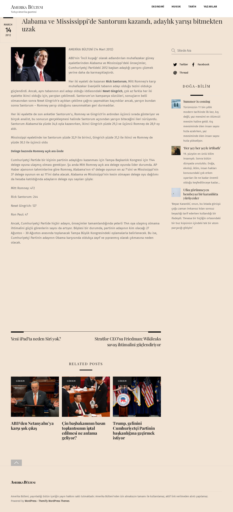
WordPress (30, 501)
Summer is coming (196, 101)
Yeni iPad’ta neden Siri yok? (36, 338)
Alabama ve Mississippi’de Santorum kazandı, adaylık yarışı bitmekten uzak (122, 25)
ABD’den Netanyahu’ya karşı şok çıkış (32, 425)
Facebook (203, 64)
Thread (183, 72)
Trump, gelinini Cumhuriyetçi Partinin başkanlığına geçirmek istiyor (134, 430)
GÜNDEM (20, 381)
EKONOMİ (158, 6)
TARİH (192, 6)
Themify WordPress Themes (54, 501)
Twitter (183, 64)
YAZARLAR (210, 6)
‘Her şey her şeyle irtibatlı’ (202, 148)
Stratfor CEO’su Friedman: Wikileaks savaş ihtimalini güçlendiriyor (128, 341)
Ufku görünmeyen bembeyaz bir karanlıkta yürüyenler (200, 194)
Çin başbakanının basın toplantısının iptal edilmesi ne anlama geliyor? (83, 430)
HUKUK (176, 6)
